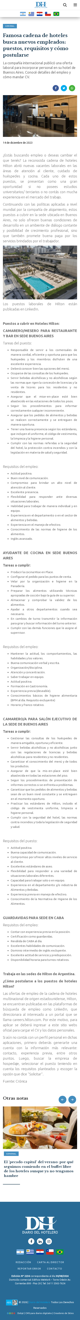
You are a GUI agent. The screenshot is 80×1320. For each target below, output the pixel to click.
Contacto (54, 1268)
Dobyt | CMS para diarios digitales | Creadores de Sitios (45, 1313)
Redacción (23, 1262)
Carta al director (50, 1262)
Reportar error (29, 1268)
